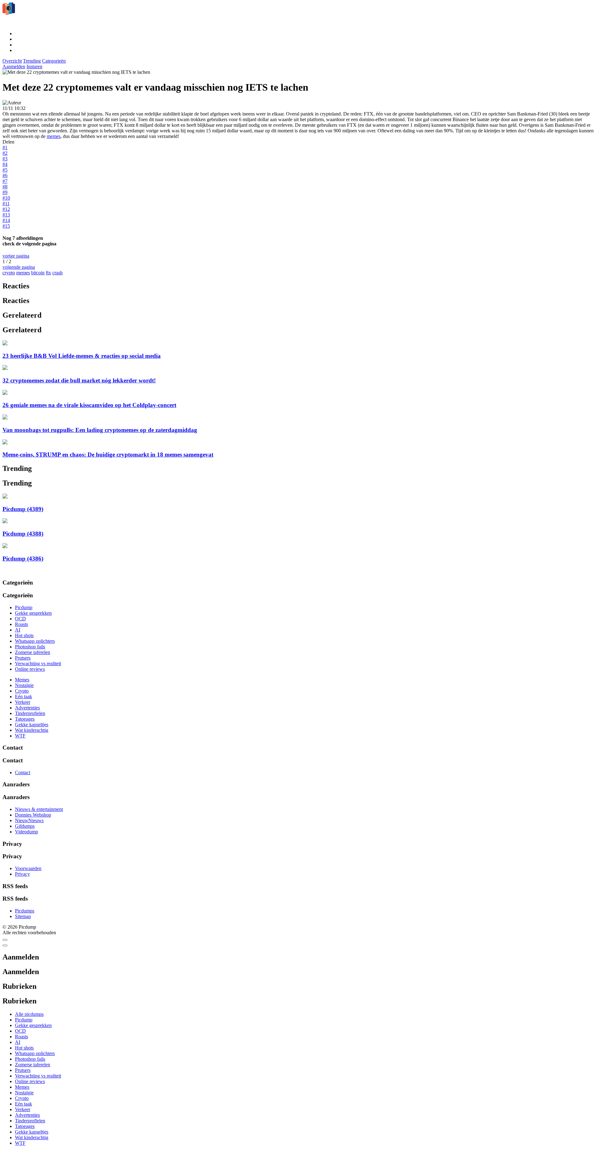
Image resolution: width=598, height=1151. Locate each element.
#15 (6, 226)
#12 (6, 209)
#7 (4, 181)
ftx (48, 272)
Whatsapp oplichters (35, 641)
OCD (20, 618)
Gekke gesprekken (33, 613)
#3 (4, 158)
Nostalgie (24, 685)
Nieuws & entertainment (39, 809)
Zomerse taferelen (32, 652)
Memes (22, 679)
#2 (4, 153)
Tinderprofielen (30, 713)
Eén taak (23, 696)
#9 (4, 192)
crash (57, 272)
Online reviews (30, 669)
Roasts (21, 624)
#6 (4, 175)
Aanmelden (13, 66)
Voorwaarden (28, 868)
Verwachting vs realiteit (38, 663)
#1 (4, 147)
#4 (4, 164)
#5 (4, 170)
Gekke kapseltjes (31, 724)
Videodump (26, 831)
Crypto (22, 691)
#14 (6, 220)
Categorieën (54, 61)
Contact (22, 772)
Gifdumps (25, 826)
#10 (6, 198)
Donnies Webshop (33, 814)
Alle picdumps (29, 1014)
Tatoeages (25, 719)
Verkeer (22, 702)
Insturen (34, 66)
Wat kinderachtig (31, 730)
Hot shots (24, 635)
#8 (4, 186)
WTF (20, 735)
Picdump (23, 607)
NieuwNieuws (29, 820)
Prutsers (23, 658)
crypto (8, 272)
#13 (6, 214)
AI (17, 629)
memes (53, 136)
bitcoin (38, 272)
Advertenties (27, 707)
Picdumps (24, 910)
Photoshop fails (30, 646)
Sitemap (23, 916)
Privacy (22, 874)
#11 (6, 203)
